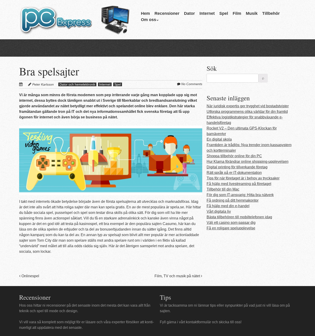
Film (237, 13)
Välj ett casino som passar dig (231, 223)
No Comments (191, 84)
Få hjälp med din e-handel (228, 206)
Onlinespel (30, 276)
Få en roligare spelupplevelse (231, 228)
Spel (223, 13)
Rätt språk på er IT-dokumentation (234, 173)
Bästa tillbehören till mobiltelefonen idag (239, 217)
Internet (207, 13)
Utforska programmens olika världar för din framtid (247, 112)
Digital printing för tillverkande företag (237, 167)
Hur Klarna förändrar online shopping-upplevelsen (247, 161)
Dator (189, 13)
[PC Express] (75, 25)
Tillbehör (271, 13)
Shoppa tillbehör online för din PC (234, 156)
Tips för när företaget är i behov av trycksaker (243, 178)
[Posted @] (26, 84)
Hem (145, 13)
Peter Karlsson (43, 84)
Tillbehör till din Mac (223, 189)
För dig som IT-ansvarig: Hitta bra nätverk (240, 195)
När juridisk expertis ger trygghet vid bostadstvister (248, 106)
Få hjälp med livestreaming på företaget (239, 184)
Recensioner (167, 13)
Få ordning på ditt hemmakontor (233, 200)
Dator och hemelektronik (77, 84)
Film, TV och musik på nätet (178, 276)
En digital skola (219, 139)
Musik (252, 13)
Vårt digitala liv (219, 211)
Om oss (148, 19)
